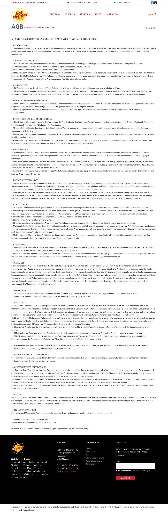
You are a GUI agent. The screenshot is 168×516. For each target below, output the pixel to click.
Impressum (90, 452)
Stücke (69, 14)
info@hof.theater (69, 471)
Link (117, 474)
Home (147, 28)
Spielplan (55, 14)
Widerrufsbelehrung (94, 461)
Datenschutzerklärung (95, 458)
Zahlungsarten (92, 464)
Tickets (84, 14)
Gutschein (112, 14)
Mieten (98, 14)
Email (118, 461)
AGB (87, 455)
